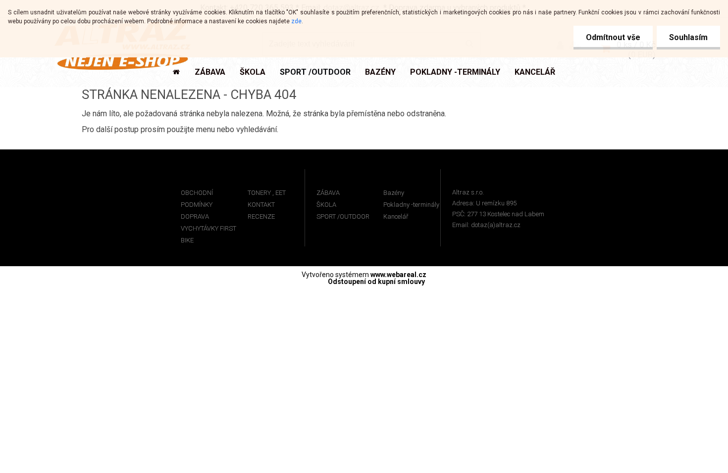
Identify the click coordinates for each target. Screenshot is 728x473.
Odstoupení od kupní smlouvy (376, 281)
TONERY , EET (267, 192)
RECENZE (261, 216)
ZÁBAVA (328, 192)
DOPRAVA (195, 216)
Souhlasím (688, 37)
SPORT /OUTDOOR (342, 216)
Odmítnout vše (613, 37)
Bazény (393, 192)
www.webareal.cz (398, 275)
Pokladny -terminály (411, 204)
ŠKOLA (326, 204)
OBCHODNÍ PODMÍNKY (197, 198)
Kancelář (395, 216)
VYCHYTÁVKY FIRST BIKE (208, 234)
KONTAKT (261, 204)
